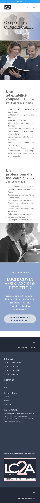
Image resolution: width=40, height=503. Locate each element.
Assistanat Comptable (12, 370)
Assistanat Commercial (12, 366)
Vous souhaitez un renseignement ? (20, 318)
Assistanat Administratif (12, 362)
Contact (6, 397)
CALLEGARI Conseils (22, 454)
